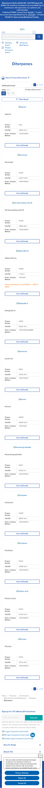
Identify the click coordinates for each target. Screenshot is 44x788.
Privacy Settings (22, 773)
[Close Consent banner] (40, 756)
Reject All (22, 778)
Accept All (22, 783)
